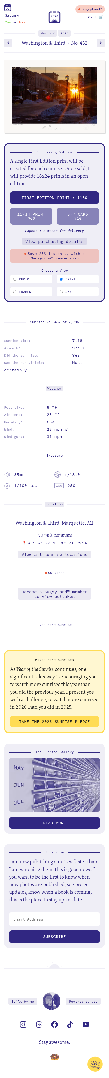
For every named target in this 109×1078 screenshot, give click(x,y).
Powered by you (83, 1001)
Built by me (23, 1001)
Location (54, 504)
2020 (64, 33)
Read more (54, 823)
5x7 (68, 291)
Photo (24, 279)
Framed (25, 291)
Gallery (12, 15)
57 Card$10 (77, 216)
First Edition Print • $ (54, 197)
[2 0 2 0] (54, 22)
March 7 (48, 33)
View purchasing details (54, 241)
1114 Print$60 (31, 216)
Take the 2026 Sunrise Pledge (54, 721)
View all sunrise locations (54, 554)
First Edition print (48, 160)
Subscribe (54, 936)
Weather (54, 388)
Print (70, 279)
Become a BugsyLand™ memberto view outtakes (54, 594)
